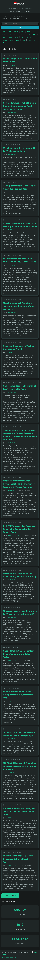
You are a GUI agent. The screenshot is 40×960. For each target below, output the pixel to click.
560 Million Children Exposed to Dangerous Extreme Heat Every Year (18, 859)
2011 (9, 34)
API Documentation (7, 958)
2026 (3, 32)
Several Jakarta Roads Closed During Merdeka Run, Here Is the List (18, 694)
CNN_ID (10, 192)
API (23, 11)
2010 (15, 34)
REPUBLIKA (11, 490)
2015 (34, 32)
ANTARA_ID (12, 65)
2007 (34, 34)
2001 (35, 37)
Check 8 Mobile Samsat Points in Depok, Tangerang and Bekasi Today (18, 654)
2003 (22, 37)
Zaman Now (18, 958)
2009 (21, 34)
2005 (10, 37)
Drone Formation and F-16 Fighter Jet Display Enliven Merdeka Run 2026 (19, 811)
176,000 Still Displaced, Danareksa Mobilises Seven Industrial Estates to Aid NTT (19, 766)
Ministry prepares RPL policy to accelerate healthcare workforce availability (18, 306)
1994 (5, 43)
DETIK (10, 352)
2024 (16, 32)
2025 (10, 32)
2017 (22, 32)
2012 (3, 34)
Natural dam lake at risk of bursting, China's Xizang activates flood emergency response (20, 106)
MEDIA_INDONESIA (14, 535)
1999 (11, 40)
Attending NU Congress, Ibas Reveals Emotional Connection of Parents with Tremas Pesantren (19, 484)
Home (12, 11)
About (28, 11)
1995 (35, 40)
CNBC (10, 230)
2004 (16, 37)
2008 (28, 34)
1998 (17, 40)
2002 (29, 37)
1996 (29, 40)
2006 (3, 37)
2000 (5, 40)
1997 (23, 40)
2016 (28, 32)
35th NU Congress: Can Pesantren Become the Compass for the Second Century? (19, 529)
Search (18, 11)
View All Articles (10, 896)
